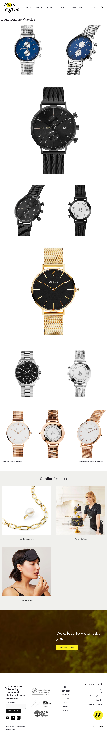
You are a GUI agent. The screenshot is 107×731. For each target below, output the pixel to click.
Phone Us (90, 704)
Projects (66, 699)
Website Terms (10, 726)
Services (66, 691)
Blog (66, 703)
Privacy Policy (20, 726)
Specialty (66, 695)
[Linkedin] (13, 718)
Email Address (11, 702)
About (66, 707)
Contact (66, 710)
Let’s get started (67, 648)
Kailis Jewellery (27, 539)
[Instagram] (19, 718)
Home (66, 687)
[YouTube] (7, 718)
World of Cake (80, 539)
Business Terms (10, 729)
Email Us (100, 704)
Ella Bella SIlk (26, 600)
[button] (43, 8)
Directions (99, 700)
